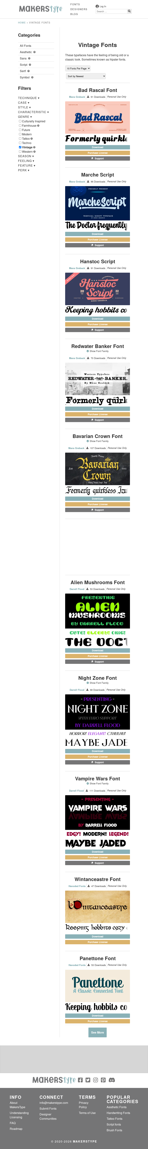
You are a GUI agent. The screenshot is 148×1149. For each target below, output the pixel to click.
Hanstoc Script (97, 261)
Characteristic (33, 112)
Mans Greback (77, 96)
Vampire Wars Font (97, 778)
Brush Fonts (114, 1130)
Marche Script (97, 174)
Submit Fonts (48, 1108)
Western (27, 151)
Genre (25, 117)
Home (22, 22)
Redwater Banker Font (97, 345)
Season (26, 156)
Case (23, 102)
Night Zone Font (97, 677)
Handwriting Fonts (118, 1113)
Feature (26, 165)
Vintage (27, 147)
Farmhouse (29, 125)
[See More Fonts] (88, 351)
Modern (27, 134)
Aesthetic (26, 52)
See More (97, 1032)
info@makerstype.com (54, 1103)
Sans (23, 58)
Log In (103, 6)
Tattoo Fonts (114, 1118)
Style (24, 107)
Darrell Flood (77, 589)
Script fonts (114, 1124)
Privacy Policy (83, 1105)
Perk (23, 170)
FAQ (13, 1123)
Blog (74, 14)
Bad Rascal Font (97, 89)
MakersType (85, 1141)
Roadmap (16, 1129)
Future (26, 130)
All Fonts (25, 46)
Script (24, 65)
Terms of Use (87, 1113)
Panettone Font (98, 958)
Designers (79, 9)
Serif (23, 71)
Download (97, 147)
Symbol (25, 77)
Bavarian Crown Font (98, 435)
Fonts (75, 4)
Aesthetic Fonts (117, 1107)
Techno (26, 143)
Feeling (26, 161)
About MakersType (17, 1105)
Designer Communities (48, 1116)
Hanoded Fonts (77, 886)
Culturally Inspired (33, 121)
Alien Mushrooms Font (98, 582)
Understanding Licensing (19, 1115)
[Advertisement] (98, 31)
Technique (29, 98)
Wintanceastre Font (98, 878)
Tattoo (26, 138)
